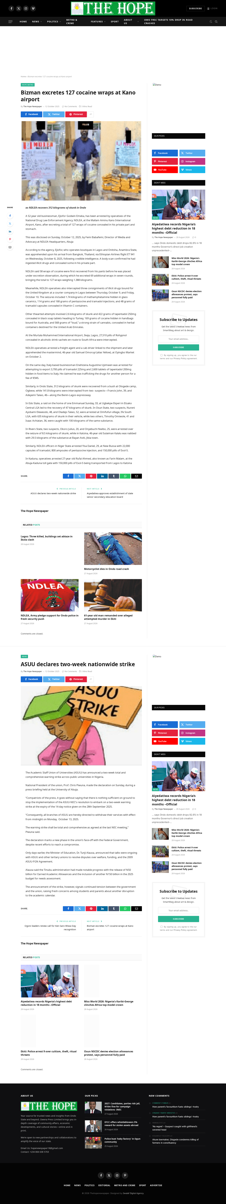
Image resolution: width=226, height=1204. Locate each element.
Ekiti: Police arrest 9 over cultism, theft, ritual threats (186, 277)
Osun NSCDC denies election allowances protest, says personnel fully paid (187, 294)
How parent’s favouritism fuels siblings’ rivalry (175, 1106)
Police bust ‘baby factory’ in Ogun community (122, 1140)
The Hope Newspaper (32, 106)
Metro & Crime (71, 21)
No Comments (71, 106)
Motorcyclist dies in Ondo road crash (106, 569)
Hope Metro (27, 85)
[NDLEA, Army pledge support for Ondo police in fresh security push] (50, 595)
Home (23, 21)
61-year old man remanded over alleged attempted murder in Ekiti (108, 617)
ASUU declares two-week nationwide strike (53, 493)
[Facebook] (10, 216)
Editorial (104, 1185)
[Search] (216, 21)
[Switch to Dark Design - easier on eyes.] (211, 21)
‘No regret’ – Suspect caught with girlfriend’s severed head (174, 1128)
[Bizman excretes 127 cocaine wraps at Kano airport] (81, 161)
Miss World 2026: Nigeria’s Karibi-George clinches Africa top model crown (187, 261)
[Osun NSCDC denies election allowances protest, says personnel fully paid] (160, 295)
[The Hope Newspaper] (113, 8)
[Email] (10, 247)
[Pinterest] (10, 239)
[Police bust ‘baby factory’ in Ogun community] (93, 1143)
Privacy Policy (180, 358)
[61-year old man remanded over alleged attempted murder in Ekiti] (113, 595)
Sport (115, 21)
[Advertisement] (113, 50)
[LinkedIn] (10, 231)
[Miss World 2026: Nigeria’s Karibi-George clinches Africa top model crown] (160, 262)
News (35, 21)
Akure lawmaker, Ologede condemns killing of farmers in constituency (175, 1141)
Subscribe (195, 8)
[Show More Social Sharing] (91, 114)
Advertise (156, 1185)
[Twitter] (10, 223)
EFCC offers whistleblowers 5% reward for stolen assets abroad (121, 1124)
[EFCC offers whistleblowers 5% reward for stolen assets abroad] (93, 1126)
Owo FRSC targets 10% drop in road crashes (168, 21)
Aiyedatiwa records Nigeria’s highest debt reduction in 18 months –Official (174, 228)
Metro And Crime (124, 1185)
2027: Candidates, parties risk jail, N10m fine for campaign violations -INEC (122, 1106)
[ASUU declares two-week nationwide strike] (81, 725)
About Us (128, 21)
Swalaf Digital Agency (133, 1193)
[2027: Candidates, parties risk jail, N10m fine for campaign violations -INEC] (93, 1107)
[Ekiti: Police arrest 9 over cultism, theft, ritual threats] (160, 280)
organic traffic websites (163, 1113)
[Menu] (10, 21)
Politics (52, 21)
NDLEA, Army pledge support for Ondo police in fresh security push (50, 617)
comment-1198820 (160, 1103)
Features (97, 21)
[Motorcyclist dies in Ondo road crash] (113, 548)
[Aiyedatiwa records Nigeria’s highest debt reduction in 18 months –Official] (178, 205)
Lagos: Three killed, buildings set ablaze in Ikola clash (47, 538)
